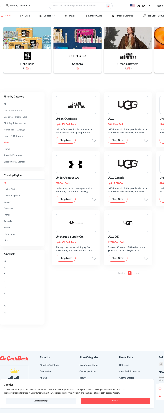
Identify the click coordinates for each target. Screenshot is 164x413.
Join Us (43, 378)
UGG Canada (116, 177)
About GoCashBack (49, 365)
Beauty (82, 378)
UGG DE (113, 236)
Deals (27, 16)
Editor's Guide (95, 16)
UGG (111, 118)
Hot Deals (124, 365)
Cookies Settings (41, 401)
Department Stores (88, 365)
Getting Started (126, 378)
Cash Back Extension (129, 371)
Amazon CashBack (125, 16)
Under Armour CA (67, 177)
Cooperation (46, 371)
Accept (115, 401)
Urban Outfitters (66, 118)
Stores (7, 16)
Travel (71, 16)
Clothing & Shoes (87, 371)
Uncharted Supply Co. (69, 236)
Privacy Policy (74, 393)
